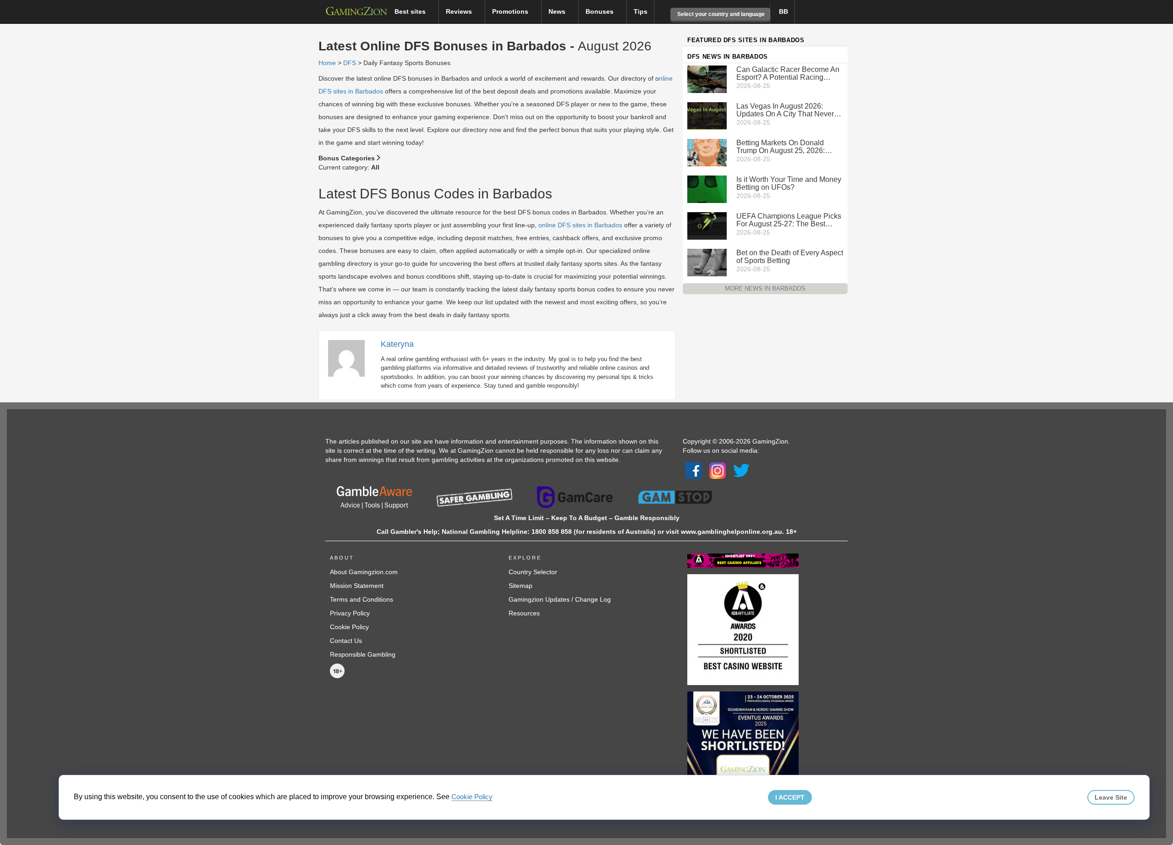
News (557, 11)
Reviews (460, 11)
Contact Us (346, 640)
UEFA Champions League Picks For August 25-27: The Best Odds (788, 220)
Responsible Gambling (362, 654)
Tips (640, 11)
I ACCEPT (790, 797)
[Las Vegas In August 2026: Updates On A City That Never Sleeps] (707, 115)
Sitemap (520, 585)
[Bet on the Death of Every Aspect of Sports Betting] (707, 261)
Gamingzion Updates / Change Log (560, 599)
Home (327, 62)
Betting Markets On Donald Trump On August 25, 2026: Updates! (780, 146)
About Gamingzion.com (364, 572)
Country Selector (533, 572)
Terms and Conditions (361, 599)
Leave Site (1111, 797)
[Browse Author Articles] (351, 358)
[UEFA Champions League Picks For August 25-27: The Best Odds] (707, 225)
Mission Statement (357, 585)
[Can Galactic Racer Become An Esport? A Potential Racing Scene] (707, 78)
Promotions (511, 11)
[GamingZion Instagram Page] (718, 469)
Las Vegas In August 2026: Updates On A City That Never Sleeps (785, 110)
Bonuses (600, 11)
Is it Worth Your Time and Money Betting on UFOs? (788, 183)
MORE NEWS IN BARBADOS (765, 288)
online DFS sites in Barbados (580, 225)
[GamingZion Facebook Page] (694, 469)
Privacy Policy (350, 613)
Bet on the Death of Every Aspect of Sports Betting (789, 256)
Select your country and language (720, 14)
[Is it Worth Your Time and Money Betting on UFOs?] (707, 188)
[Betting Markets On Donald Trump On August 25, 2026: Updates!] (707, 151)
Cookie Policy (349, 627)
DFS (349, 62)
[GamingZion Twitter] (741, 469)
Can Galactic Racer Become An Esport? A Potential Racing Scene (787, 73)
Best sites (411, 11)
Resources (524, 613)
